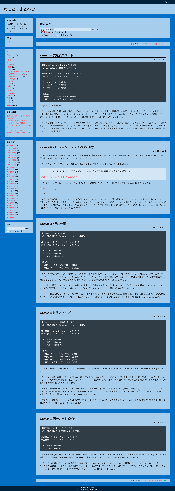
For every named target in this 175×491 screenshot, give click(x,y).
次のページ (159, 44)
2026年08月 (12, 148)
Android (11, 91)
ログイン (167, 2)
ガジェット (11, 55)
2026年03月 (12, 160)
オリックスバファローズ (18, 72)
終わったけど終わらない (16, 130)
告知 (8, 98)
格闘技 (10, 65)
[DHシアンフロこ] (48, 189)
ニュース (10, 81)
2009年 (11, 205)
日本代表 (12, 79)
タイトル (12, 231)
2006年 (11, 212)
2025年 (11, 167)
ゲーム (9, 57)
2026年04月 (12, 158)
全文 (20, 231)
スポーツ (10, 62)
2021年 (11, 177)
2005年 (11, 215)
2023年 (11, 172)
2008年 (11, 208)
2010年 (11, 203)
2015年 (11, 191)
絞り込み (95, 30)
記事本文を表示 (65, 35)
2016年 (11, 189)
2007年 (11, 210)
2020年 (11, 179)
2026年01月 (12, 165)
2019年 (11, 181)
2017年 (11, 186)
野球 (9, 67)
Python (10, 96)
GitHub (9, 44)
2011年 (11, 201)
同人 (8, 100)
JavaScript (12, 93)
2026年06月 (12, 153)
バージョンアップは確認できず (73, 147)
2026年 (11, 146)
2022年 (11, 174)
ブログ (9, 84)
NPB (10, 69)
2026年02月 (12, 162)
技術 (8, 88)
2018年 (11, 184)
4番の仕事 (59, 223)
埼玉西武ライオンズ (16, 74)
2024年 (11, 170)
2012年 (11, 198)
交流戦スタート (63, 55)
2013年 (11, 196)
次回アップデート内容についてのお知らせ (59, 177)
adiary (10, 86)
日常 (8, 103)
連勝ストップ (62, 312)
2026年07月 (12, 150)
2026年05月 (12, 155)
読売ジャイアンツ (15, 76)
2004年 (11, 217)
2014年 (11, 193)
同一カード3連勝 (64, 418)
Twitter (9, 42)
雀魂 (9, 60)
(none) (9, 105)
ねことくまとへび (19, 9)
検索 (27, 228)
